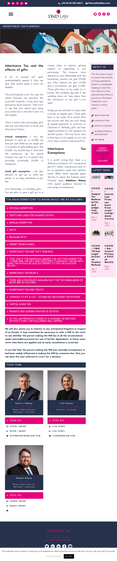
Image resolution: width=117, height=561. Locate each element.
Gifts (12, 230)
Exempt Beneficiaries (21, 244)
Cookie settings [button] (52, 556)
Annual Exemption (20, 223)
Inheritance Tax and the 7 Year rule (31, 252)
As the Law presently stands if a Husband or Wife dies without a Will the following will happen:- (42, 320)
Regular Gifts (17, 237)
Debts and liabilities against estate (31, 215)
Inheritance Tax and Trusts (26, 290)
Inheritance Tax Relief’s (23, 273)
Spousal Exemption (21, 208)
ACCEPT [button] (68, 556)
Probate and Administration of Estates (34, 312)
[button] (11, 14)
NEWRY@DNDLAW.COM (60, 540)
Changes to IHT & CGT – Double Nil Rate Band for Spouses (44, 297)
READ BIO (16, 421)
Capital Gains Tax (20, 304)
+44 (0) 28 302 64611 (60, 537)
